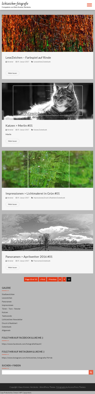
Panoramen (38, 261)
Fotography (61, 387)
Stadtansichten (8, 294)
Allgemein (6, 330)
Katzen (36, 130)
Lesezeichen (38, 62)
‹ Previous (52, 279)
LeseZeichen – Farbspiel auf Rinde (28, 57)
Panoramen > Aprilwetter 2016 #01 (29, 256)
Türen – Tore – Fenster (11, 308)
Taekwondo (7, 316)
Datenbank (47, 62)
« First (42, 279)
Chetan (15, 393)
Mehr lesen (12, 73)
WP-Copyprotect (25, 393)
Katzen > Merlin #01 (19, 125)
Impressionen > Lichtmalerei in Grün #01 (33, 193)
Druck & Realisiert (50, 198)
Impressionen (38, 198)
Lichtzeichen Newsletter (12, 319)
